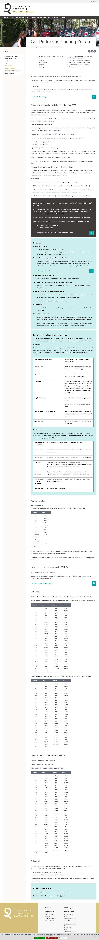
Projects (56, 17)
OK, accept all (40, 938)
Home (32, 47)
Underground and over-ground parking (79, 64)
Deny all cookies (52, 938)
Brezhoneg (93, 1)
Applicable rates (43, 62)
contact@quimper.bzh (50, 920)
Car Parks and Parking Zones (55, 47)
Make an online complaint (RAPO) (43, 583)
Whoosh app (69, 167)
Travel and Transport (44, 47)
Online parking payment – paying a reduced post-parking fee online (55, 232)
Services (41, 60)
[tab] (13, 56)
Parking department (74, 67)
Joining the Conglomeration (19, 17)
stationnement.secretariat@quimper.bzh (70, 464)
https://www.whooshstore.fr (84, 217)
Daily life (5, 17)
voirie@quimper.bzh (80, 388)
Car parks (41, 64)
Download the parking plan (41, 97)
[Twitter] (92, 52)
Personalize (62, 938)
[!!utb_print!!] (89, 51)
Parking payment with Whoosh (45, 271)
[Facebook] (94, 52)
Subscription (42, 67)
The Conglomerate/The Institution (41, 17)
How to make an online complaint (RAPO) (80, 62)
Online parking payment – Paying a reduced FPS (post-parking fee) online (80, 57)
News (64, 17)
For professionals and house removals (79, 60)
